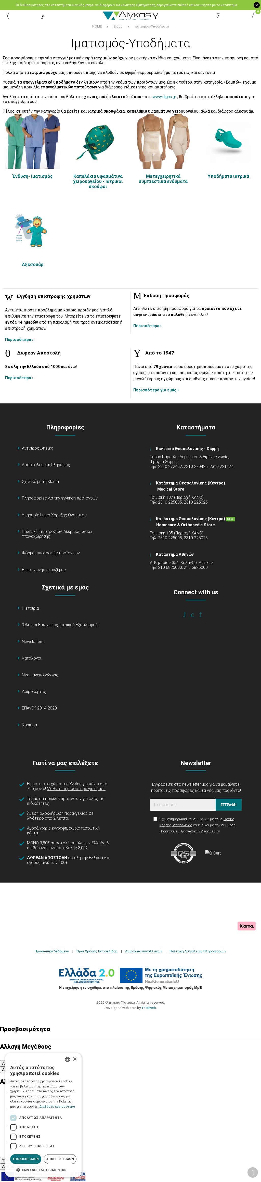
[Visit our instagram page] (196, 614)
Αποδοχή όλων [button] (25, 1159)
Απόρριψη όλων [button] (60, 1159)
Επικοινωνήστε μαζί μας (44, 569)
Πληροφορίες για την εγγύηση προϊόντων (60, 498)
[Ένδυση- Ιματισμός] (33, 141)
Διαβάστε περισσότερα (57, 1106)
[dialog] (43, 1115)
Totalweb (148, 1008)
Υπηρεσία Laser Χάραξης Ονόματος (54, 515)
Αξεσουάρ (32, 264)
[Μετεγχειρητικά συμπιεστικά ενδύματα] (163, 141)
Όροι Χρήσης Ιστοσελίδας (97, 951)
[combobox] (67, 1059)
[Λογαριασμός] (218, 15)
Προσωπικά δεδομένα (52, 951)
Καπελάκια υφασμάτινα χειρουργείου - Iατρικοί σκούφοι (98, 181)
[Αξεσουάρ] (33, 229)
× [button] (74, 1059)
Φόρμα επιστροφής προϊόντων (51, 552)
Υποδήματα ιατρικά (228, 176)
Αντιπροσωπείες (37, 448)
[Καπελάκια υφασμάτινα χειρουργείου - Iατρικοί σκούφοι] (98, 141)
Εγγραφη (229, 805)
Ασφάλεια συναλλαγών (143, 951)
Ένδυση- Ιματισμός (32, 176)
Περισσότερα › (19, 339)
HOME (97, 26)
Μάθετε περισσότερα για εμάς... (76, 788)
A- (4, 1063)
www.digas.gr (164, 96)
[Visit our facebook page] (188, 614)
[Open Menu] (8, 15)
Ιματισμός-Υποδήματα (152, 26)
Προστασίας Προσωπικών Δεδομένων (190, 831)
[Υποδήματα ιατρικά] (228, 141)
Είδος (118, 26)
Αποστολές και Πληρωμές (46, 464)
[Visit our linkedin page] (204, 614)
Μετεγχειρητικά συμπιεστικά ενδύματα (163, 179)
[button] (43, 1169)
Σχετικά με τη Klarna (40, 481)
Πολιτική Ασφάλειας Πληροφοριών (198, 951)
